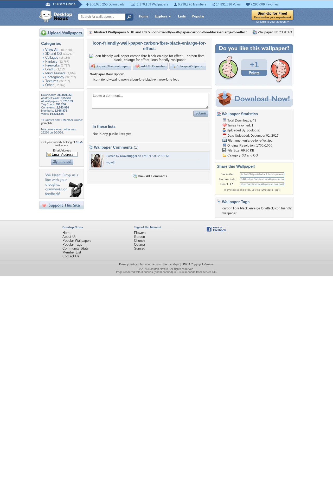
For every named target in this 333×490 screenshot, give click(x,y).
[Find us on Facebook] (216, 231)
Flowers (140, 233)
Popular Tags (72, 244)
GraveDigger (128, 156)
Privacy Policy (128, 264)
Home (143, 16)
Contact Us (70, 256)
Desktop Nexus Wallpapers (55, 16)
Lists (182, 16)
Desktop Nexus (158, 268)
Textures (51, 81)
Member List (71, 252)
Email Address (62, 150)
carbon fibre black (235, 208)
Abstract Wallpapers (110, 32)
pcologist (253, 130)
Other (49, 85)
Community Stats (75, 248)
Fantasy (51, 61)
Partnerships (171, 264)
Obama (139, 244)
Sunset (139, 248)
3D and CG (53, 54)
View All (52, 50)
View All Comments (152, 176)
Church (139, 241)
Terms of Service (150, 264)
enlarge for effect (261, 208)
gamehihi (46, 123)
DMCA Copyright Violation (198, 264)
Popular (198, 16)
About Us (69, 237)
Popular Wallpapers (77, 241)
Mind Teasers (55, 73)
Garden (139, 237)
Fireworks (52, 65)
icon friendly (282, 208)
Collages (51, 57)
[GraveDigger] (97, 166)
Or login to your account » (272, 21)
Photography (54, 77)
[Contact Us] (63, 196)
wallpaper (229, 213)
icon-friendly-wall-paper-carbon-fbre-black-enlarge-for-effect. (199, 32)
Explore (161, 16)
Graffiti (50, 69)
